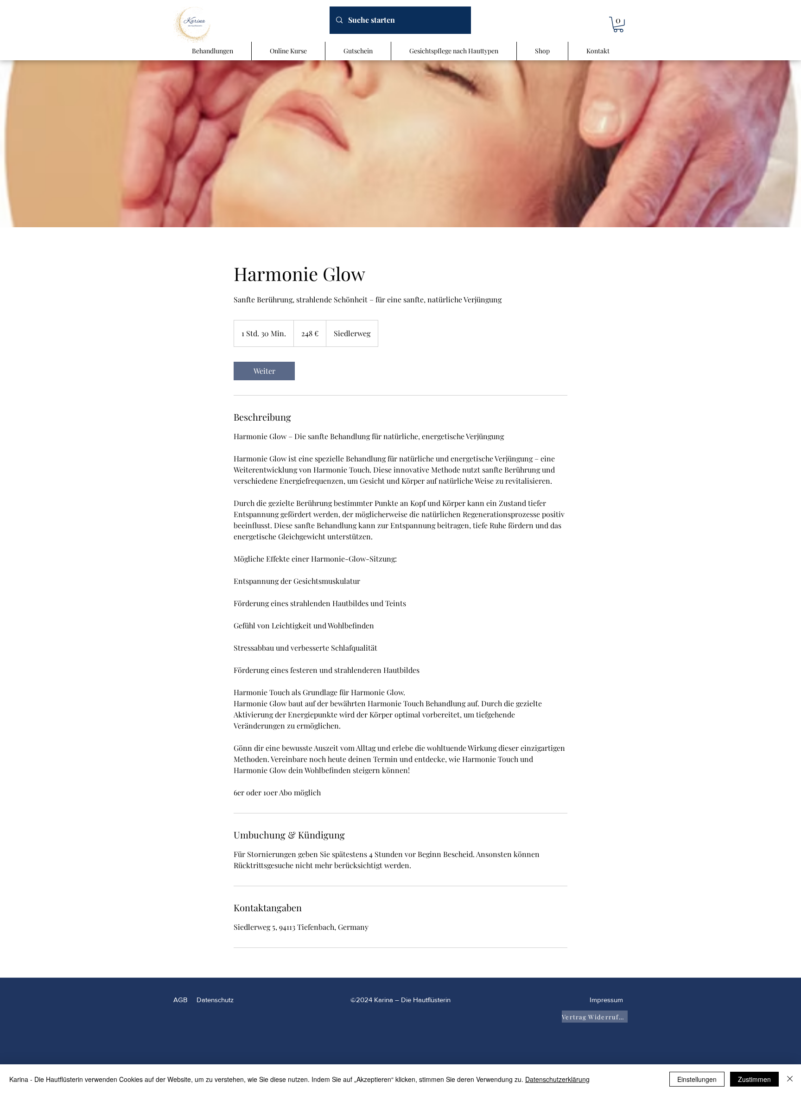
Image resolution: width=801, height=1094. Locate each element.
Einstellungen (697, 1079)
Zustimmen (754, 1079)
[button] (618, 24)
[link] (264, 371)
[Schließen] (789, 1079)
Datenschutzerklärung (557, 1079)
